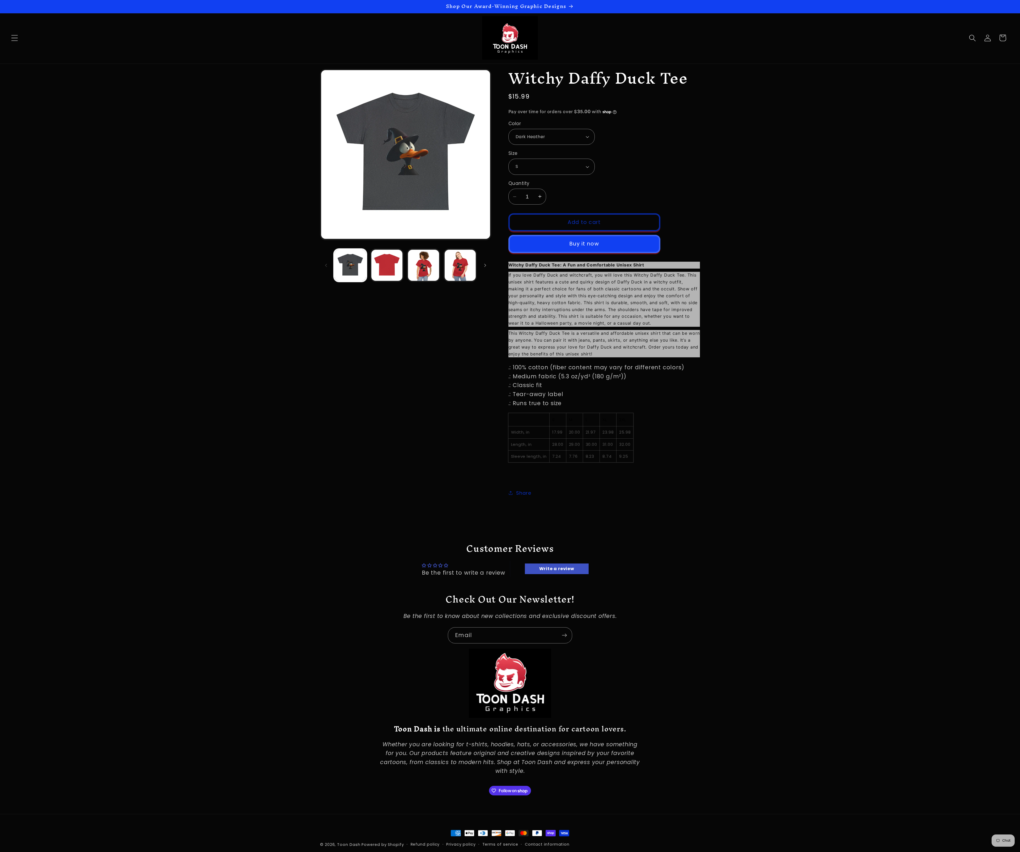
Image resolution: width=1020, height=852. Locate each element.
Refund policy (425, 844)
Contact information (547, 844)
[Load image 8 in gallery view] (386, 265)
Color (514, 124)
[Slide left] (326, 265)
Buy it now (584, 243)
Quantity (519, 183)
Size (513, 153)
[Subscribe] (564, 635)
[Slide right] (485, 265)
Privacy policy (461, 844)
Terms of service (500, 844)
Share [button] (523, 493)
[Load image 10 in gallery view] (460, 265)
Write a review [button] (556, 569)
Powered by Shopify (383, 844)
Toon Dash (348, 844)
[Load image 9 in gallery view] (423, 265)
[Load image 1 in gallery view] (350, 265)
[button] (14, 37)
